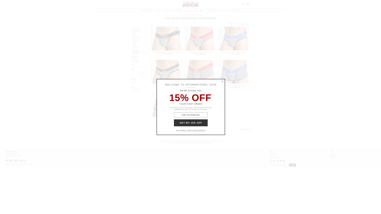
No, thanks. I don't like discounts (190, 130)
